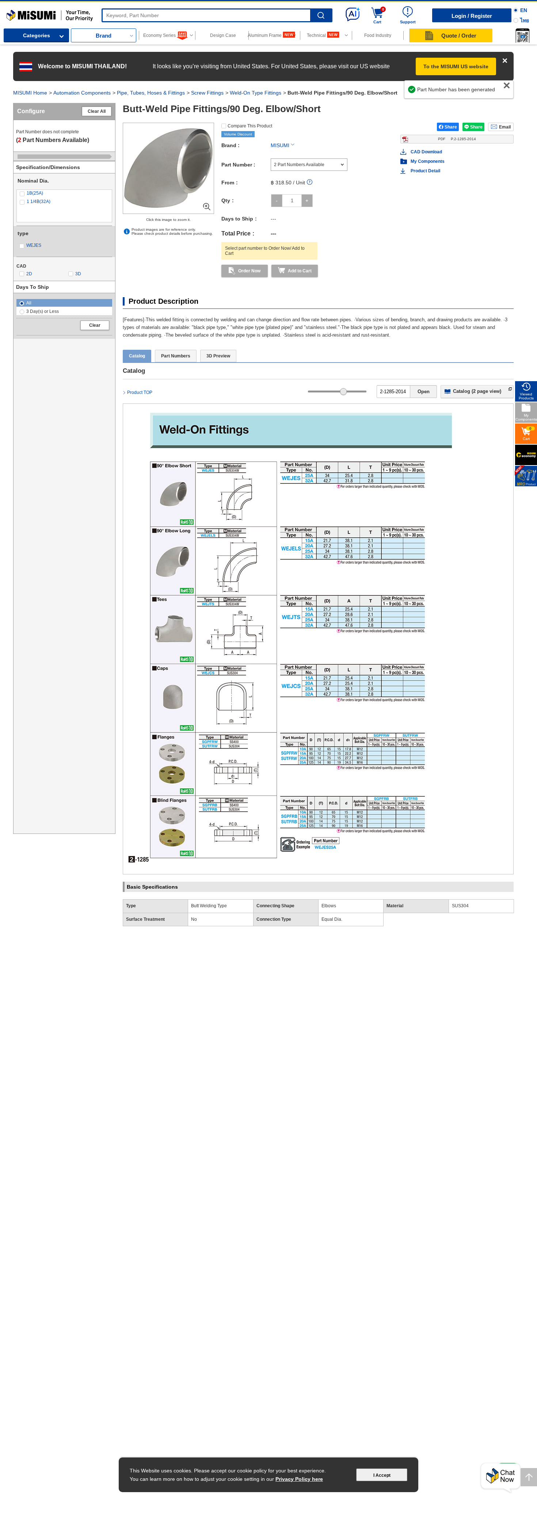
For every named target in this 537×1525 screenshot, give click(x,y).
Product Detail (425, 170)
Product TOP (139, 392)
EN (523, 10)
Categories (36, 35)
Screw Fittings (207, 93)
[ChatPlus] (500, 1478)
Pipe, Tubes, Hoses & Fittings (151, 93)
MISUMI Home (30, 93)
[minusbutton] (276, 200)
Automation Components (82, 93)
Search (321, 15)
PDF (457, 139)
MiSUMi (13, 12)
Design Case (223, 35)
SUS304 (460, 905)
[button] (522, 35)
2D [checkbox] (29, 273)
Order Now (249, 270)
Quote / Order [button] (458, 35)
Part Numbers (175, 356)
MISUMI (280, 145)
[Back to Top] (529, 1477)
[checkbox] (64, 193)
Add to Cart (300, 270)
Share (451, 127)
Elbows (328, 905)
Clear (94, 325)
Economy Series (159, 35)
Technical (316, 35)
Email (505, 127)
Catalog (137, 356)
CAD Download (426, 151)
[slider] (343, 391)
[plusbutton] (307, 200)
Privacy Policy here (299, 1479)
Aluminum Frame (265, 35)
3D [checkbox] (78, 273)
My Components (428, 161)
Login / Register (472, 16)
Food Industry (377, 35)
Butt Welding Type (209, 905)
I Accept (382, 1475)
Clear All (97, 111)
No (194, 919)
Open (424, 391)
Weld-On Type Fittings (255, 93)
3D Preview (218, 356)
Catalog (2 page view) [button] (477, 391)
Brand (103, 35)
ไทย (524, 20)
